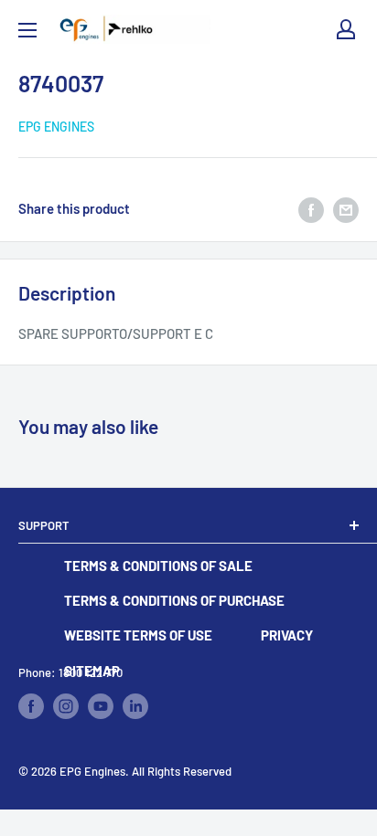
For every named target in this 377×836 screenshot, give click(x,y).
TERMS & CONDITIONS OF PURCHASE (174, 600)
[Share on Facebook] (311, 208)
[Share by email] (346, 208)
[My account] (346, 29)
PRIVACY (287, 635)
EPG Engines (56, 126)
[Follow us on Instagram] (66, 706)
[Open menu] (27, 30)
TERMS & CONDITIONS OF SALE (158, 565)
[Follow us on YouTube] (100, 706)
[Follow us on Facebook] (31, 706)
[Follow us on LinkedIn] (135, 706)
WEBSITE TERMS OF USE (138, 635)
